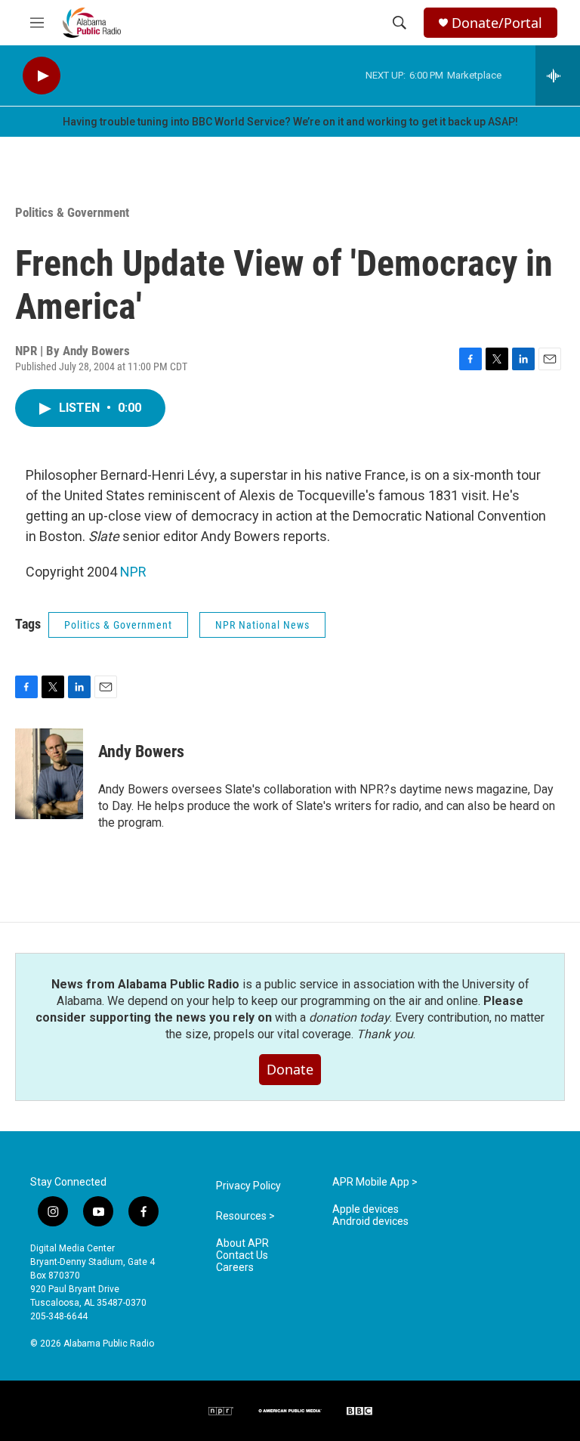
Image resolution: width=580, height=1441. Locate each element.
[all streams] (557, 75)
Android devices (370, 1221)
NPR (133, 572)
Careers (235, 1267)
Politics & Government (72, 212)
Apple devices (365, 1209)
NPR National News (262, 625)
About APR (242, 1243)
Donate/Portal (497, 23)
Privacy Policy (248, 1186)
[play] (41, 76)
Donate (290, 1069)
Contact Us (242, 1255)
